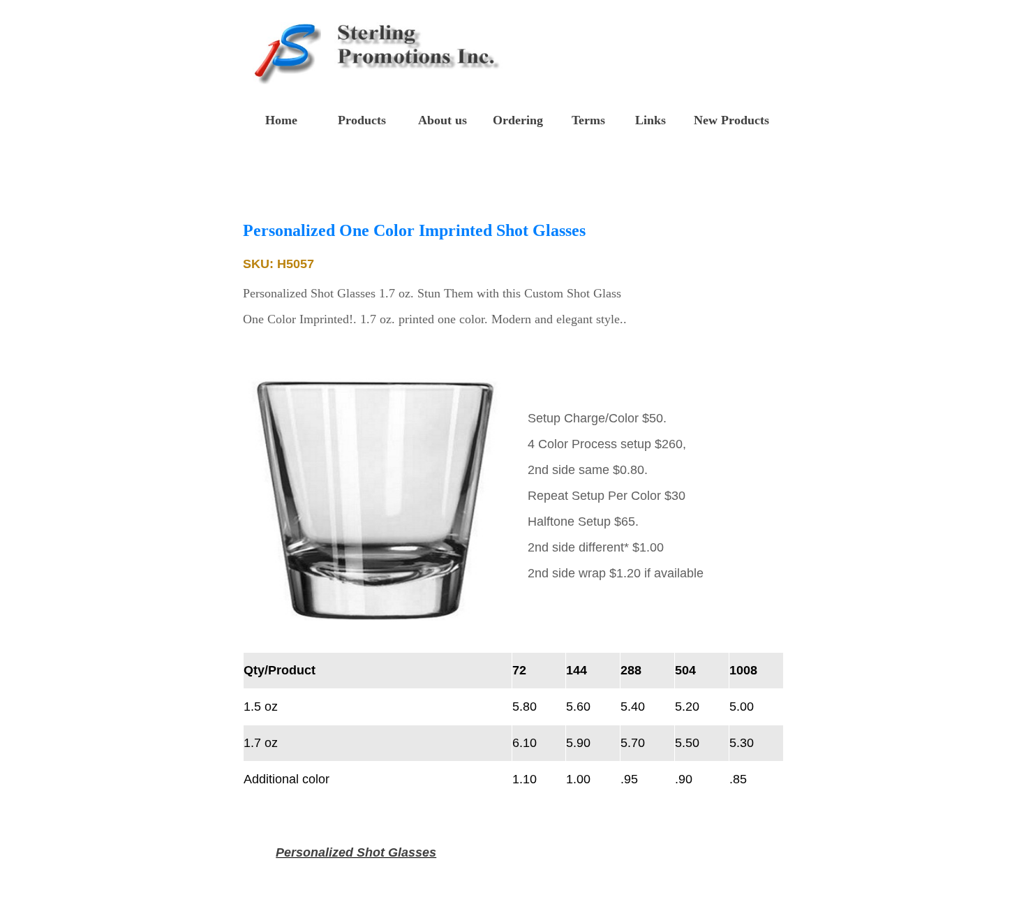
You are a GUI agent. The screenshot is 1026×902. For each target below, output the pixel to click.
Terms (588, 120)
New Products (731, 120)
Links (650, 120)
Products (362, 120)
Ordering (518, 120)
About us (442, 120)
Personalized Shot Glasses (356, 852)
